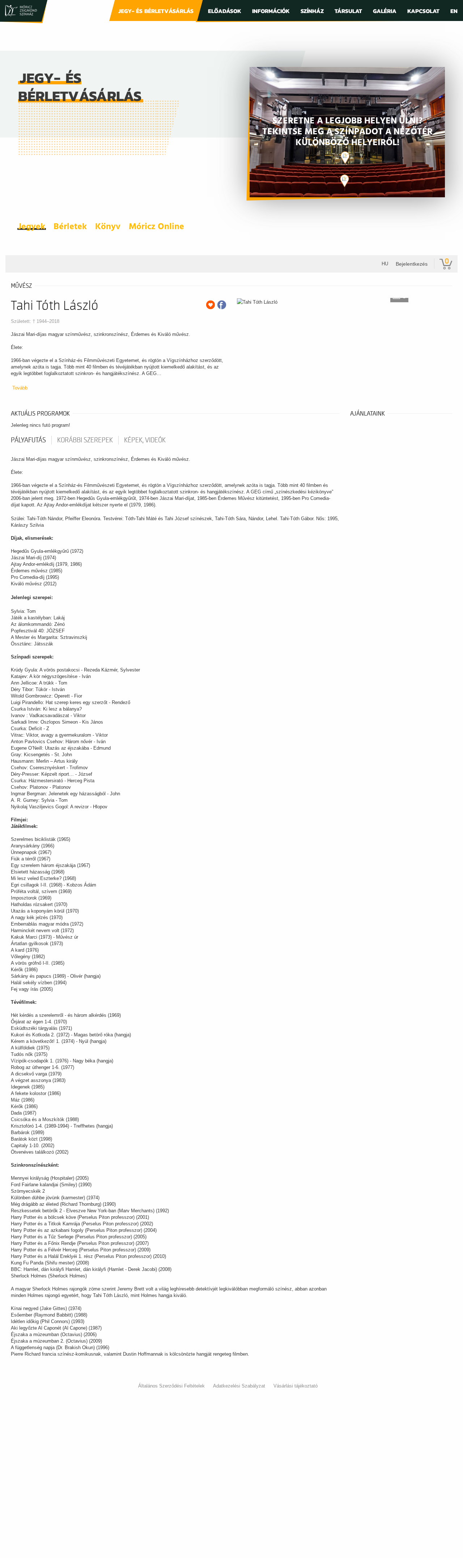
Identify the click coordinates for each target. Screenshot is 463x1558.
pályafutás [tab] (28, 440)
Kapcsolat (423, 11)
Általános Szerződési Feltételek (171, 1386)
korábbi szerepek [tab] (85, 440)
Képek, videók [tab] (145, 440)
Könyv (107, 227)
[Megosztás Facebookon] (221, 304)
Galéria (384, 11)
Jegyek (31, 227)
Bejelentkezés (412, 264)
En (454, 11)
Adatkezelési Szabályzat (239, 1386)
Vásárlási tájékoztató (295, 1386)
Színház (312, 11)
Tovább (19, 388)
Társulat (348, 11)
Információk (271, 11)
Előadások (224, 11)
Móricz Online (156, 227)
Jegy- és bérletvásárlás (156, 11)
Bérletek (70, 227)
